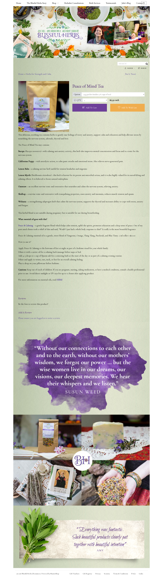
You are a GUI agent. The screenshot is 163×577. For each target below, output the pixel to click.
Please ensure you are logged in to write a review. (39, 318)
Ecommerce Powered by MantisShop (46, 574)
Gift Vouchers (74, 574)
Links (141, 574)
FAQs (133, 574)
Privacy (98, 574)
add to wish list (129, 107)
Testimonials (111, 3)
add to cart (91, 107)
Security (107, 574)
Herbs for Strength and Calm (38, 74)
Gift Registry (87, 574)
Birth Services (94, 3)
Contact (139, 3)
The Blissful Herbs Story (36, 3)
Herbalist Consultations (74, 3)
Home (18, 3)
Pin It (127, 74)
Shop (54, 3)
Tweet (133, 74)
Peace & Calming (25, 225)
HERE (59, 279)
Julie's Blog (126, 3)
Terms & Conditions (120, 574)
